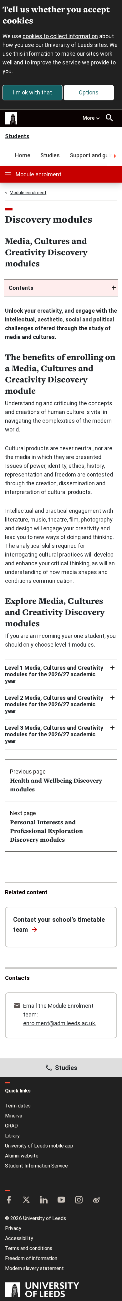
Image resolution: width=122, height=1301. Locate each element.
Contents (21, 288)
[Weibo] (96, 1200)
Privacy (13, 1228)
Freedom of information (31, 1258)
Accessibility (19, 1238)
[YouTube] (61, 1200)
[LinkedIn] (44, 1200)
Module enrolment (38, 174)
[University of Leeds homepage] (11, 118)
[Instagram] (79, 1200)
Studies (50, 155)
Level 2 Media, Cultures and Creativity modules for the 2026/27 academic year (54, 704)
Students (17, 137)
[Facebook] (9, 1200)
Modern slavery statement (34, 1268)
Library (12, 1136)
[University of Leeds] (42, 1290)
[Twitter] (26, 1200)
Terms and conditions (28, 1248)
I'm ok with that (32, 92)
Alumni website (21, 1156)
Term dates (18, 1106)
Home (22, 155)
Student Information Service (36, 1166)
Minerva (13, 1116)
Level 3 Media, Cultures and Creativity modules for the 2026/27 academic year (54, 734)
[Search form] (109, 118)
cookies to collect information (60, 36)
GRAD (11, 1126)
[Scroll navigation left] (7, 156)
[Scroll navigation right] (114, 156)
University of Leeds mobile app (39, 1146)
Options (89, 92)
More (88, 118)
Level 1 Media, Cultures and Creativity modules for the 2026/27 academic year (54, 674)
